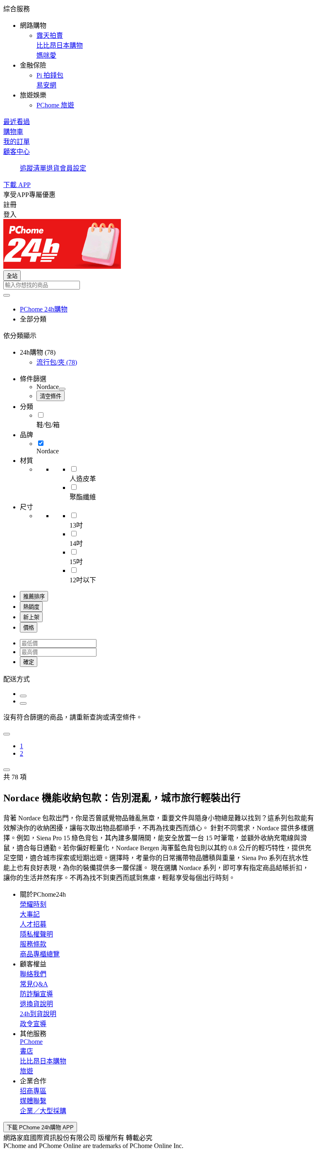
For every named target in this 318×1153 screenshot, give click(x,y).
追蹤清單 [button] (33, 168)
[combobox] (159, 285)
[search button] (6, 295)
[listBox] (159, 679)
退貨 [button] (53, 168)
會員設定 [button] (73, 168)
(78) (56, 362)
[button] (159, 56)
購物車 (13, 131)
